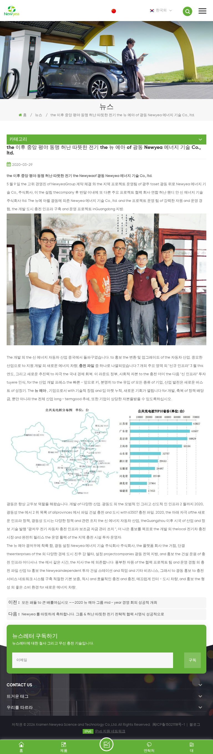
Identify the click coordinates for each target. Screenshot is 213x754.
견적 (106, 744)
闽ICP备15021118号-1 (169, 725)
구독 (192, 660)
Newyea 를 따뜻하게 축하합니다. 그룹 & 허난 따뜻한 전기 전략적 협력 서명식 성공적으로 (93, 614)
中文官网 (128, 11)
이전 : (14, 602)
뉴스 (38, 115)
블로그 (194, 725)
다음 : (14, 614)
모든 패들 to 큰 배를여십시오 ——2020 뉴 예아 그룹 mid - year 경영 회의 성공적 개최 (89, 603)
